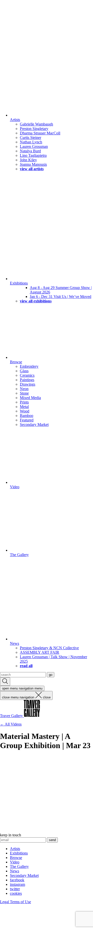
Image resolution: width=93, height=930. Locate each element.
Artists (15, 120)
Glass (24, 371)
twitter (15, 889)
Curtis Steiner (30, 137)
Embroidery (29, 366)
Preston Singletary (34, 128)
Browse (16, 362)
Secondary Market (34, 424)
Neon (24, 389)
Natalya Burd (30, 151)
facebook (17, 880)
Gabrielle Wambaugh (36, 124)
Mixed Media (30, 398)
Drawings (27, 384)
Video (14, 487)
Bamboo (26, 415)
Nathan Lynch (31, 142)
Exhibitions (19, 283)
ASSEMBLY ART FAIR (39, 652)
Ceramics (27, 375)
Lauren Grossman (34, 146)
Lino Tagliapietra (33, 155)
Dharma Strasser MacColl (40, 133)
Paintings (27, 380)
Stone (24, 393)
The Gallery (19, 555)
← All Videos (11, 724)
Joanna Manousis (33, 164)
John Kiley (28, 160)
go (50, 675)
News (14, 643)
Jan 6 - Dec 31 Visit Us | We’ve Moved (60, 296)
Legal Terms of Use (15, 902)
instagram (17, 884)
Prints (24, 402)
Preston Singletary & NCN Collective (49, 648)
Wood (24, 411)
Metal (24, 406)
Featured (26, 420)
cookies (16, 893)
